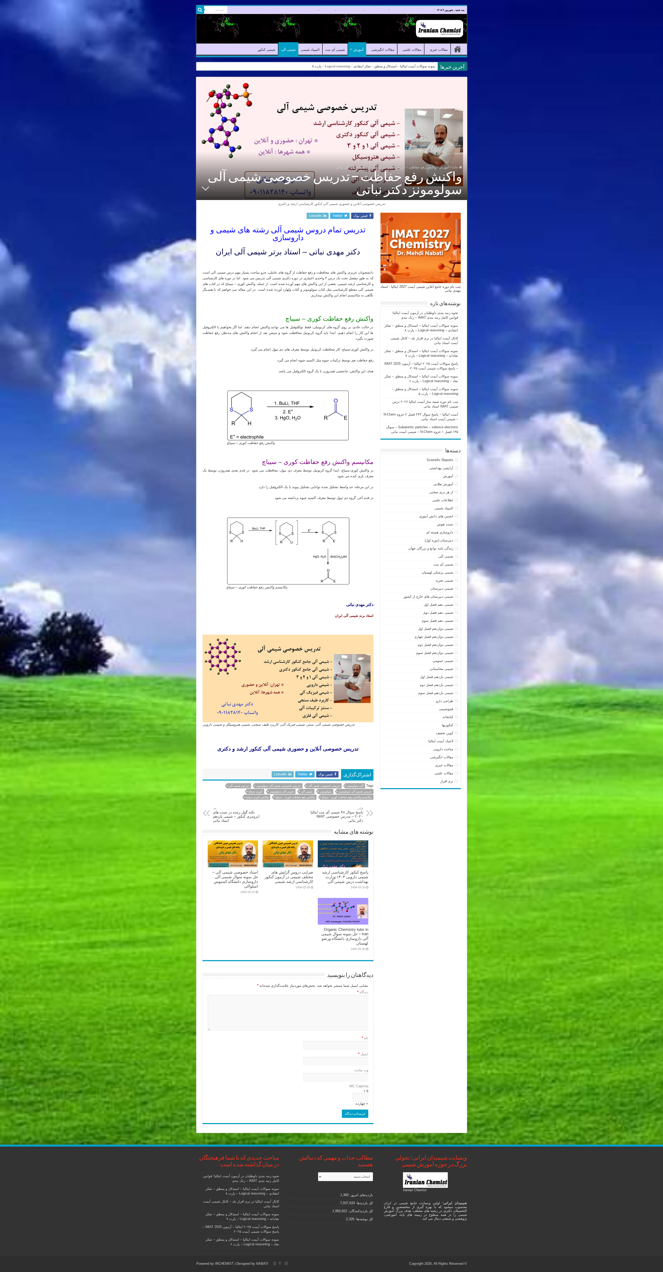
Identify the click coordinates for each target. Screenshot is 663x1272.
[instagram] (210, 18)
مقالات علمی (375, 10)
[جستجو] (200, 10)
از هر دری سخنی (441, 492)
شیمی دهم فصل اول (438, 604)
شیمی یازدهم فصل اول (436, 677)
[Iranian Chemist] (439, 28)
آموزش (325, 10)
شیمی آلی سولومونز (282, 791)
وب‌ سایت (361, 1070)
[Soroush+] (204, 18)
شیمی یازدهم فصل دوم (436, 685)
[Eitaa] (199, 18)
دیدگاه (362, 992)
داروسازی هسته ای (439, 532)
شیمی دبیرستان (441, 588)
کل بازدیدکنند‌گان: (360, 1211)
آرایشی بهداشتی (441, 468)
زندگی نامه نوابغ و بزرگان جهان (430, 548)
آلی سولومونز (355, 785)
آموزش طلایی (443, 484)
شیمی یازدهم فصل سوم (435, 693)
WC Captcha (358, 1086)
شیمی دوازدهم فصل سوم (434, 653)
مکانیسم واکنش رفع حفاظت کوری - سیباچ (347, 797)
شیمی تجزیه (444, 580)
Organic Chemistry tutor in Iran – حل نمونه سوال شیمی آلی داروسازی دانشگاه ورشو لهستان (344, 936)
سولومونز (326, 791)
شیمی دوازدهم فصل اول (435, 629)
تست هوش (445, 524)
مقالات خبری (399, 10)
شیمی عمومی (443, 661)
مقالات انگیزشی (348, 10)
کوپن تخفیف (444, 733)
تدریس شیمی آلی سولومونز (355, 791)
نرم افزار (446, 781)
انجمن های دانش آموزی (436, 516)
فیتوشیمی (446, 709)
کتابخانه (448, 717)
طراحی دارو (444, 701)
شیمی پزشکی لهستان (437, 572)
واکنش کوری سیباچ (257, 797)
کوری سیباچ (255, 791)
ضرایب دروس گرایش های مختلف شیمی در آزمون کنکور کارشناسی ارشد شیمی (289, 877)
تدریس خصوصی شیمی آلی (324, 785)
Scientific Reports (440, 460)
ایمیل (363, 1054)
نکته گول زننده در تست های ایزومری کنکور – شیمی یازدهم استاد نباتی (236, 815)
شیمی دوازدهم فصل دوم (435, 645)
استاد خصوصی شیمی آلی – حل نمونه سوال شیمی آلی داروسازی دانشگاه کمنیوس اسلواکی (235, 879)
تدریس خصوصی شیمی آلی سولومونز (278, 785)
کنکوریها (447, 725)
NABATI (262, 1264)
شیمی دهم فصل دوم (438, 612)
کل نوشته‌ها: (363, 1219)
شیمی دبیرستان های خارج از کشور (428, 596)
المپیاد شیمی (282, 10)
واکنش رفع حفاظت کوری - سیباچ (295, 797)
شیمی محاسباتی (441, 669)
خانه (455, 167)
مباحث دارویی (443, 749)
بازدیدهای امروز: (361, 1195)
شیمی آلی (262, 10)
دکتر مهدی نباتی (359, 604)
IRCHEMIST (224, 1264)
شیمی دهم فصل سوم (437, 621)
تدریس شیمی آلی (239, 785)
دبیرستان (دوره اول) (439, 540)
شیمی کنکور (242, 10)
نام (365, 1038)
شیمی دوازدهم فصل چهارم (434, 637)
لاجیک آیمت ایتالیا (440, 741)
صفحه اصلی (421, 10)
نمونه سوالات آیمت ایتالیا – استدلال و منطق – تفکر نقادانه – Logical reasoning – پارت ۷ (374, 66)
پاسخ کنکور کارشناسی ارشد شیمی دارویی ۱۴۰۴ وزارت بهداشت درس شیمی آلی (345, 877)
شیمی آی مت (304, 10)
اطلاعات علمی (442, 500)
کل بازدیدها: (364, 1203)
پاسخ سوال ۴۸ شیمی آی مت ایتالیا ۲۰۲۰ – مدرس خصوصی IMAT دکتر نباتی (337, 815)
